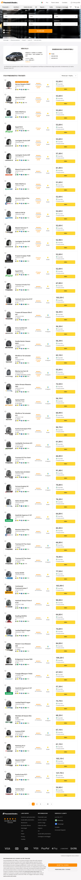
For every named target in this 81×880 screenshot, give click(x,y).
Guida (51, 7)
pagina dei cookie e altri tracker (32, 871)
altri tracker (13, 876)
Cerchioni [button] (16, 7)
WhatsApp (60, 820)
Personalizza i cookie (62, 869)
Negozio (42, 7)
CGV (22, 831)
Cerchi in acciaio (42, 820)
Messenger (61, 824)
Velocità (5, 21)
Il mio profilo (76, 2)
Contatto (64, 2)
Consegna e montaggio (62, 7)
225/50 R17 (54, 58)
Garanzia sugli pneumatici (28, 817)
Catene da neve (28, 7)
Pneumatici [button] (5, 7)
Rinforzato (8, 30)
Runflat (7, 32)
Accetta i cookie (63, 865)
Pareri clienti (55, 2)
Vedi (65, 89)
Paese (22, 833)
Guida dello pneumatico (27, 820)
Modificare (27, 61)
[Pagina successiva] (51, 804)
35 (47, 804)
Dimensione (32, 13)
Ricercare (40, 31)
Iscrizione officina (26, 825)
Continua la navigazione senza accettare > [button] (70, 855)
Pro (47, 2)
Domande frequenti (60, 830)
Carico (55, 13)
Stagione (31, 21)
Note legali (24, 828)
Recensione (24, 822)
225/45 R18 (54, 56)
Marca (5, 13)
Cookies (23, 839)
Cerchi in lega (41, 822)
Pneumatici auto (42, 817)
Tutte (52, 54)
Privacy (23, 836)
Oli (36, 7)
